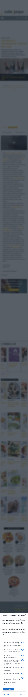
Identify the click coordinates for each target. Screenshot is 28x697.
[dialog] (14, 655)
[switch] (22, 642)
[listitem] (14, 640)
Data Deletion (6, 694)
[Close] (25, 615)
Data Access (14, 694)
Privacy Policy (22, 694)
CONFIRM (8, 689)
